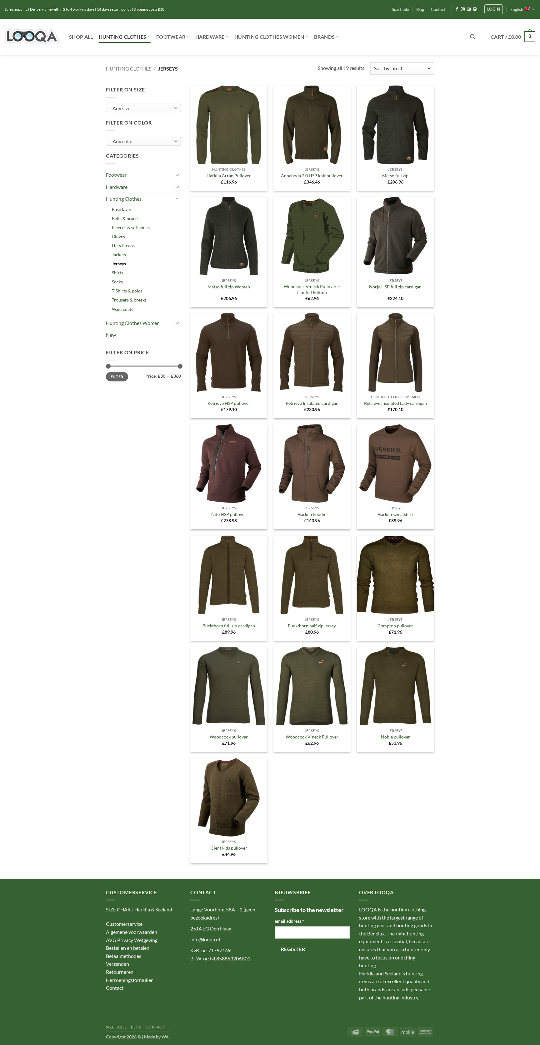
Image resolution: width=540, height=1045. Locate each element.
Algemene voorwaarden (131, 932)
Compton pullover (395, 625)
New (111, 335)
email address (289, 921)
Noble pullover (395, 736)
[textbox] (142, 108)
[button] (493, 9)
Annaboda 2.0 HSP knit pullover (312, 175)
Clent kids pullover (229, 848)
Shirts (117, 272)
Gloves (118, 236)
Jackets (119, 254)
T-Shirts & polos (127, 290)
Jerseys (119, 263)
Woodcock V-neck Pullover (312, 736)
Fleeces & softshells (131, 227)
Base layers (122, 209)
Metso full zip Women (229, 286)
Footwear (171, 37)
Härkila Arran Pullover (229, 175)
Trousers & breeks (129, 299)
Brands (324, 37)
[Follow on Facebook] (457, 9)
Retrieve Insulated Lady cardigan (395, 403)
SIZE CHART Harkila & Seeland (139, 909)
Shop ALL (81, 37)
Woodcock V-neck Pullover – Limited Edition (312, 289)
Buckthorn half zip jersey (312, 625)
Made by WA (156, 1036)
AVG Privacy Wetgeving (132, 940)
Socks (117, 281)
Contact (438, 9)
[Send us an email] (469, 9)
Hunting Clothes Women (269, 37)
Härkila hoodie (312, 514)
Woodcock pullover (229, 736)
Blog (420, 9)
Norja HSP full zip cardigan (395, 286)
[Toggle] (177, 175)
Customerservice (124, 924)
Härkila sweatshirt (395, 514)
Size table (400, 9)
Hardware (210, 37)
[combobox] (143, 108)
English (516, 9)
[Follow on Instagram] (463, 9)
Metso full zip (395, 175)
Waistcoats (122, 309)
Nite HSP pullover (228, 514)
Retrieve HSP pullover (229, 403)
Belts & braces (125, 218)
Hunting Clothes (123, 37)
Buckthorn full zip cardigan (228, 625)
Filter (117, 376)
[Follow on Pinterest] (475, 9)
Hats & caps (123, 245)
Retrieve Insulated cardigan (312, 403)
